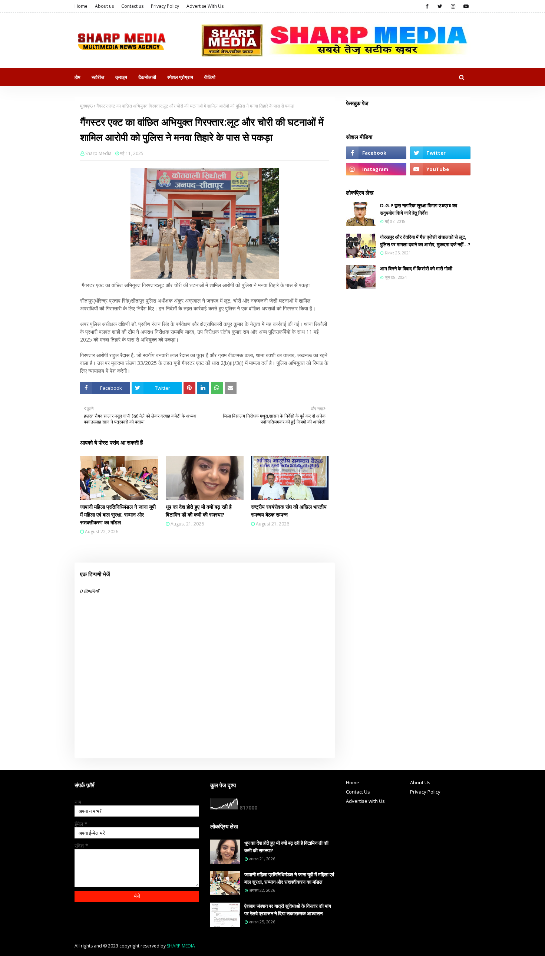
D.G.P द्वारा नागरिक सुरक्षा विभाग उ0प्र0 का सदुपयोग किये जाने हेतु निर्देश (418, 209)
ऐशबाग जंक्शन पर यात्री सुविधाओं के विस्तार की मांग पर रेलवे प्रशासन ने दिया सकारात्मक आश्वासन (287, 910)
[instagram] (453, 6)
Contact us (132, 6)
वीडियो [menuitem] (209, 77)
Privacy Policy (165, 6)
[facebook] (427, 6)
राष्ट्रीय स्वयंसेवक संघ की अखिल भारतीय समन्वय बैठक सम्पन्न (289, 510)
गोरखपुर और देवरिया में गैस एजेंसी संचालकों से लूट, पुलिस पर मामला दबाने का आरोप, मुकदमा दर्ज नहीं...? (425, 241)
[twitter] (440, 6)
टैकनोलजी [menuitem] (147, 77)
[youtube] (465, 6)
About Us (420, 782)
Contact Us (358, 791)
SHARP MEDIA (181, 946)
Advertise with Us (365, 801)
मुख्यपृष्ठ (86, 106)
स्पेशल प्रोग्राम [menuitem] (180, 77)
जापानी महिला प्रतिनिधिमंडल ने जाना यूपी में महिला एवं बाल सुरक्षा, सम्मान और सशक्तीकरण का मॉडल (118, 514)
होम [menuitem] (77, 77)
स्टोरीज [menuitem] (98, 77)
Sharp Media (98, 153)
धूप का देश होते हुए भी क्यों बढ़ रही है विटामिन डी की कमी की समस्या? (199, 510)
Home (81, 6)
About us (104, 6)
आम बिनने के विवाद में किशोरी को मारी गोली (416, 268)
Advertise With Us (205, 6)
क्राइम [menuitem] (121, 77)
